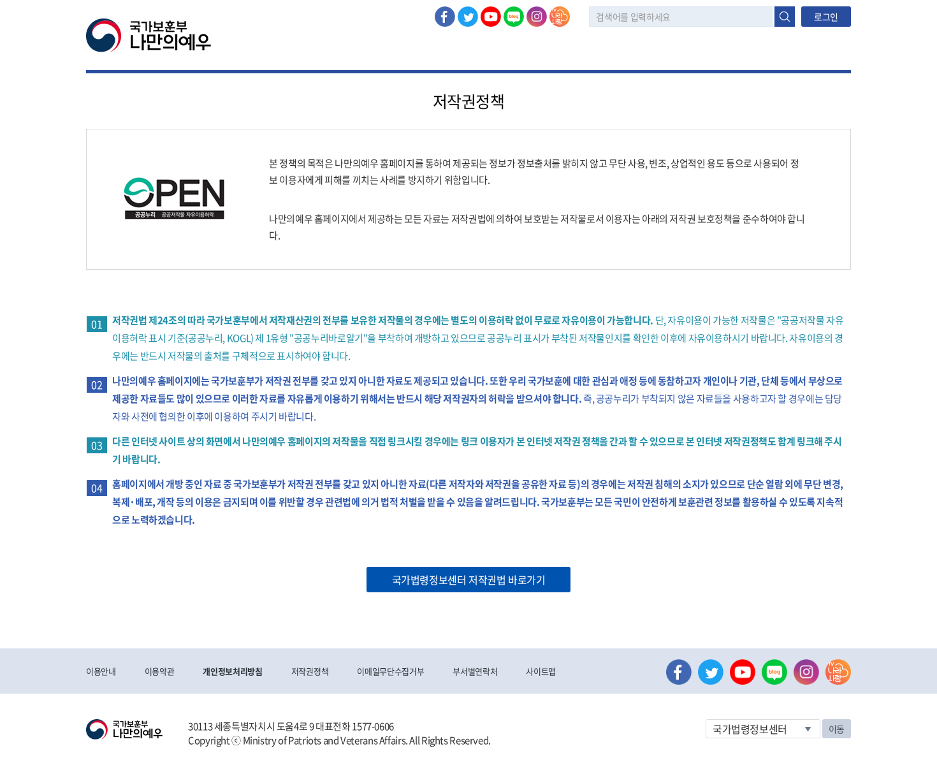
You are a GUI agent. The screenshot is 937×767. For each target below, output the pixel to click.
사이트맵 (541, 671)
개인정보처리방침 (232, 671)
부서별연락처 (475, 671)
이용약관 (160, 671)
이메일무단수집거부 (390, 671)
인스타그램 (537, 16)
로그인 (826, 16)
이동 (837, 728)
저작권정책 (309, 671)
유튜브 (491, 16)
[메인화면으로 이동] (148, 34)
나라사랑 (559, 16)
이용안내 (101, 671)
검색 (784, 16)
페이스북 (445, 16)
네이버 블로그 (514, 16)
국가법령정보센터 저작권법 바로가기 (469, 579)
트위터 (468, 16)
